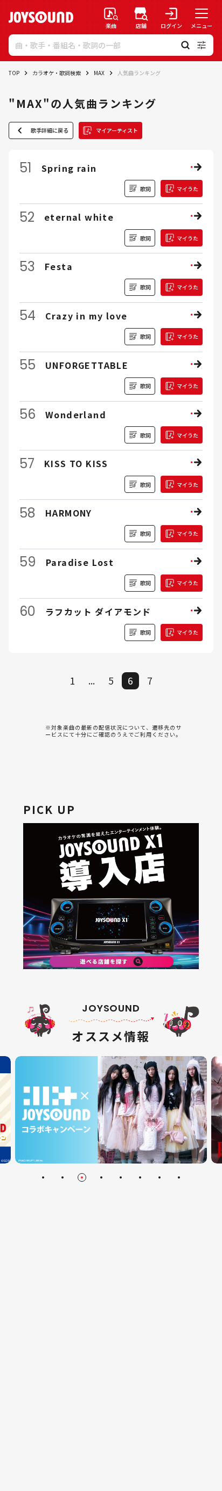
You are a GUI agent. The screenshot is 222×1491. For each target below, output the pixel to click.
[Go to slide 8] (179, 1177)
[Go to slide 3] (82, 1177)
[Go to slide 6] (140, 1177)
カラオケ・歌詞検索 (56, 72)
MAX (99, 72)
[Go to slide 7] (159, 1177)
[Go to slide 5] (121, 1177)
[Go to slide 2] (62, 1177)
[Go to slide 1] (43, 1177)
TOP (14, 72)
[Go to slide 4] (101, 1177)
